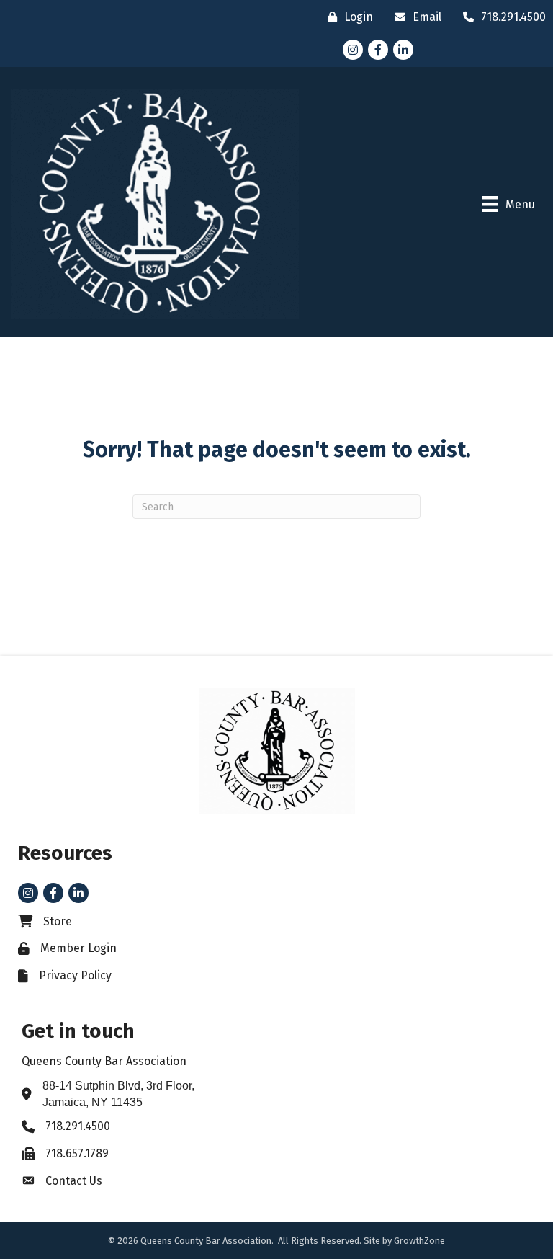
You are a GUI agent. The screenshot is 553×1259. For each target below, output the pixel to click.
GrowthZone (419, 1240)
